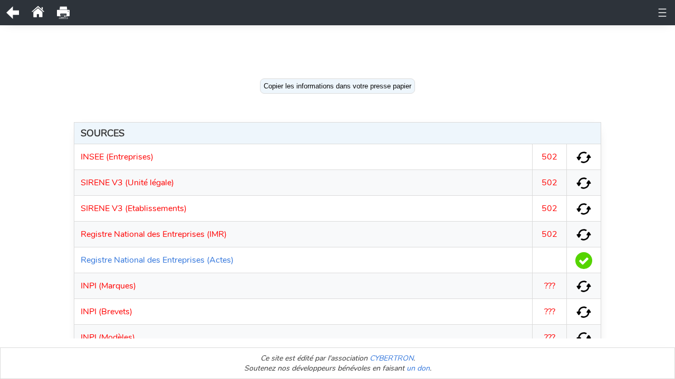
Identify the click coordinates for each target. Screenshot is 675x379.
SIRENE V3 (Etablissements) (134, 208)
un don (418, 368)
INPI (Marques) (108, 286)
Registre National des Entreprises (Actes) (157, 260)
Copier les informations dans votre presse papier (337, 86)
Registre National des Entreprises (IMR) (154, 234)
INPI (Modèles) (108, 337)
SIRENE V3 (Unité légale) (127, 182)
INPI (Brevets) (106, 311)
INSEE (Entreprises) (117, 157)
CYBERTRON (391, 358)
